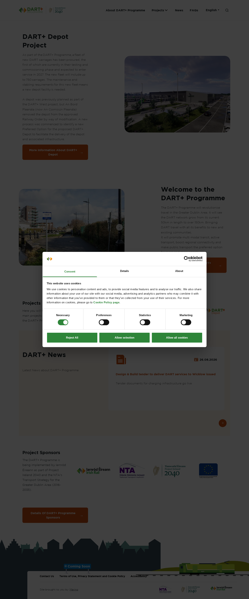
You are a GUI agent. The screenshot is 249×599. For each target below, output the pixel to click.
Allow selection (125, 337)
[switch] (104, 322)
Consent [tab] (69, 271)
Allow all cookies (177, 337)
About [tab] (179, 270)
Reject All (72, 337)
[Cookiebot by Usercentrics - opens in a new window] (187, 259)
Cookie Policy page (106, 302)
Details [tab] (124, 270)
